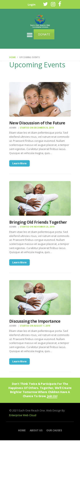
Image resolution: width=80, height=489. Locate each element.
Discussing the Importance (35, 321)
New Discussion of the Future (37, 123)
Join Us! (52, 396)
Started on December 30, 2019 (37, 127)
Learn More (19, 163)
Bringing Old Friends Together (38, 222)
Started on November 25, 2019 (37, 226)
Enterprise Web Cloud (22, 415)
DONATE (44, 34)
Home (12, 57)
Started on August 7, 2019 (35, 325)
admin (13, 127)
